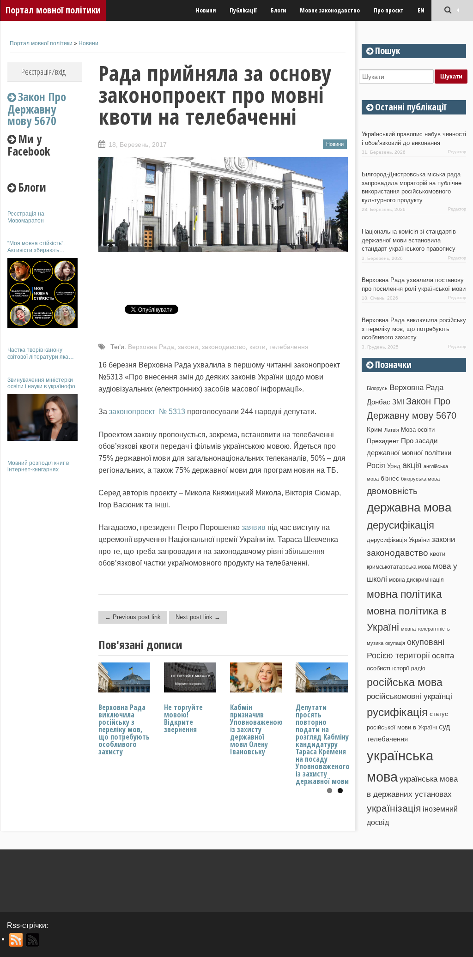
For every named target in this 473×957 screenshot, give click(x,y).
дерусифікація (400, 525)
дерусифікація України (398, 539)
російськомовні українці (409, 696)
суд (444, 727)
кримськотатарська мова (399, 567)
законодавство (224, 346)
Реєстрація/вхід (43, 72)
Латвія (391, 430)
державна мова (409, 507)
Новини (206, 10)
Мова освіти (418, 429)
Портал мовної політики (53, 10)
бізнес (390, 478)
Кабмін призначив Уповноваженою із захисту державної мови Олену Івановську (256, 729)
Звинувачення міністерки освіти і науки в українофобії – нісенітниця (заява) (44, 383)
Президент (383, 441)
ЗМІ (398, 402)
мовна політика (404, 594)
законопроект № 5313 (147, 411)
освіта (443, 655)
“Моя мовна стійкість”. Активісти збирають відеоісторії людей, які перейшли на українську (39, 246)
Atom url (33, 940)
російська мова (405, 682)
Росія (376, 465)
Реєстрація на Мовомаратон (25, 217)
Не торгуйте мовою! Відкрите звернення (183, 718)
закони (188, 346)
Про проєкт (389, 10)
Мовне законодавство (330, 10)
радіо (418, 668)
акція (412, 465)
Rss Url (16, 940)
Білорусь (377, 388)
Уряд (393, 466)
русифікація (397, 712)
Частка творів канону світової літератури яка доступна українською (37, 353)
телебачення (289, 346)
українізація (394, 808)
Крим (374, 429)
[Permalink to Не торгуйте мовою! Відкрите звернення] (190, 690)
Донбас (378, 402)
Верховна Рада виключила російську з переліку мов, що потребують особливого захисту (124, 729)
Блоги (278, 10)
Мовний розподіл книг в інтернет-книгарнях (38, 466)
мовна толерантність (425, 629)
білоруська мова (420, 479)
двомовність (392, 491)
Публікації (243, 10)
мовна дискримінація (416, 580)
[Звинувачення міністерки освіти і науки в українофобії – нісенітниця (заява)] (42, 417)
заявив (254, 527)
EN (421, 10)
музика (375, 643)
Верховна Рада (151, 346)
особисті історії (388, 668)
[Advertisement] (44, 617)
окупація (395, 643)
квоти (257, 346)
